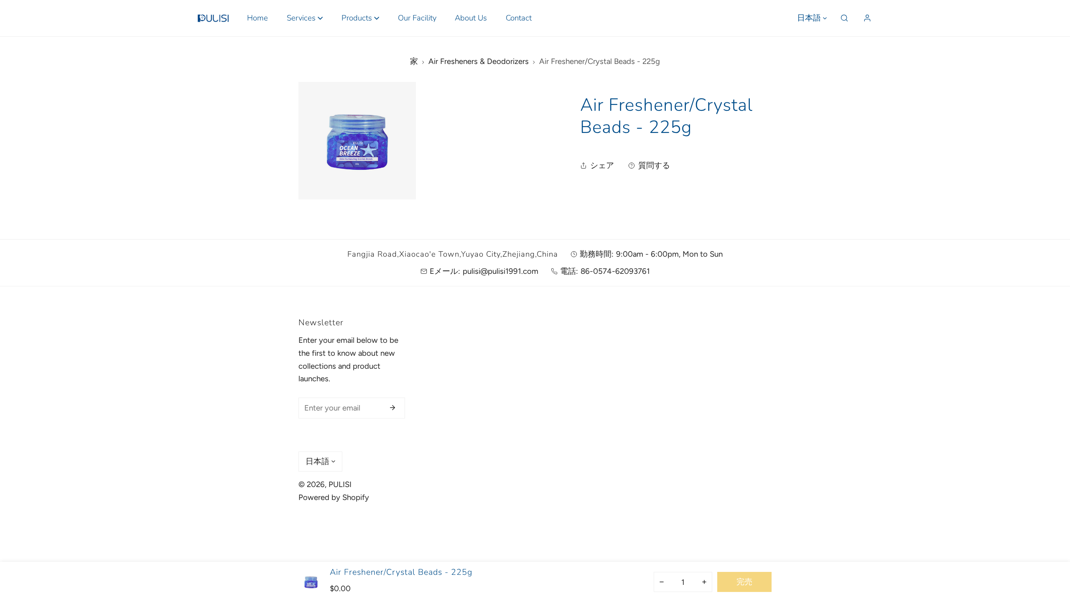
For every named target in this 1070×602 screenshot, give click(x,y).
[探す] (844, 18)
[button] (304, 18)
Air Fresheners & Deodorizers (478, 61)
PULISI (340, 484)
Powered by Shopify (333, 497)
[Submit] (392, 408)
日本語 (809, 18)
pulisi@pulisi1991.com (500, 271)
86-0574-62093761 (615, 271)
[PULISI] (213, 18)
